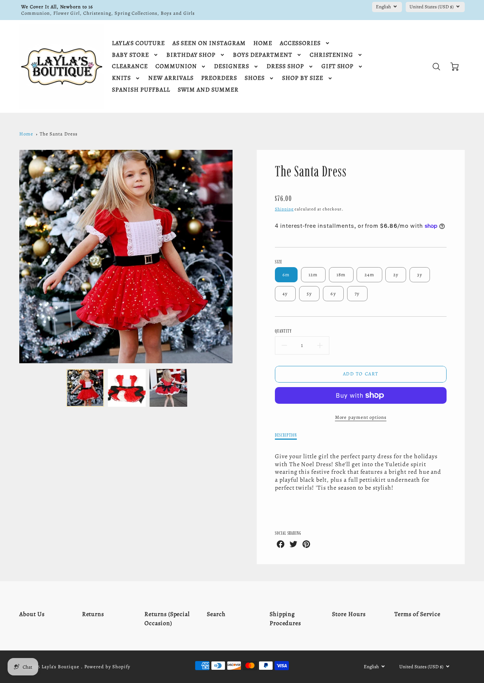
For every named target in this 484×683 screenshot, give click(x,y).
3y (419, 274)
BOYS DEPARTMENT (262, 55)
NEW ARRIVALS (171, 78)
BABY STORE (130, 55)
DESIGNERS (231, 66)
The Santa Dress (59, 134)
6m (286, 274)
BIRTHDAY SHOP (191, 55)
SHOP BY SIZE (302, 78)
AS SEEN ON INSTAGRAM (209, 43)
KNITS (121, 78)
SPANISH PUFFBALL (141, 90)
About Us (32, 614)
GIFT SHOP (337, 66)
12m (313, 274)
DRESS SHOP (285, 66)
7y (357, 293)
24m (370, 274)
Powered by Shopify (107, 666)
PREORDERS (219, 78)
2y (396, 274)
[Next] (238, 256)
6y (333, 293)
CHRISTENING (332, 55)
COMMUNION (176, 66)
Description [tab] (286, 435)
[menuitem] (138, 43)
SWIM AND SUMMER (208, 90)
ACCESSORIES (300, 43)
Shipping (284, 209)
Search (216, 614)
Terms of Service (417, 614)
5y (309, 293)
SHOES (255, 78)
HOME (262, 43)
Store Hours (349, 614)
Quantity (283, 331)
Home (26, 134)
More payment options (360, 417)
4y (285, 293)
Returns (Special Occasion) (167, 618)
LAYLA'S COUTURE (138, 43)
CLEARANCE (130, 66)
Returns (93, 614)
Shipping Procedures (285, 618)
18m (341, 274)
